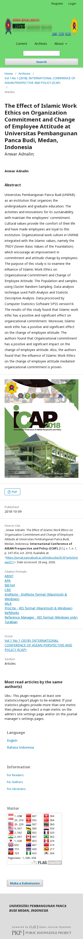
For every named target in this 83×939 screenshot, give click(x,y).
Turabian (11, 622)
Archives (41, 43)
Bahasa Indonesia (20, 747)
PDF (14, 492)
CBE (8, 590)
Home (9, 73)
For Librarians (16, 789)
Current (21, 43)
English (12, 740)
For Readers (15, 775)
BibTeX (10, 585)
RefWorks (12, 613)
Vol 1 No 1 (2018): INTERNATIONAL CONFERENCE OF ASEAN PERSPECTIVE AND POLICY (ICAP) (40, 80)
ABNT (9, 576)
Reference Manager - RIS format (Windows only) (41, 617)
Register (57, 3)
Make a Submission (25, 883)
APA (8, 580)
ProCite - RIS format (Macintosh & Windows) (38, 608)
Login (72, 3)
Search (41, 62)
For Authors (15, 782)
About (59, 43)
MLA (8, 603)
